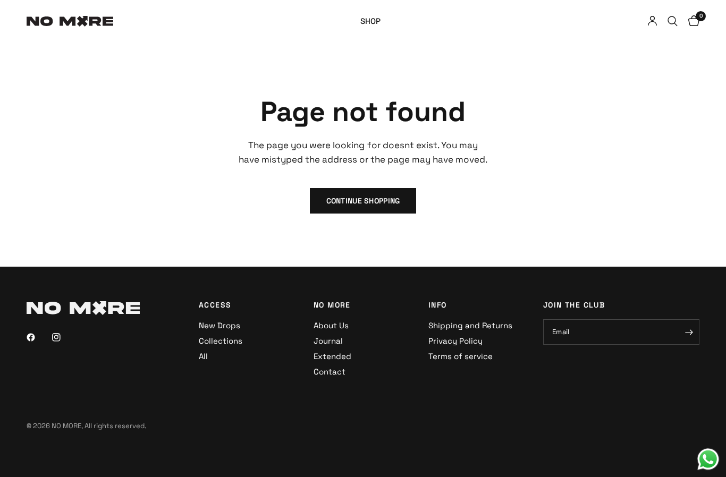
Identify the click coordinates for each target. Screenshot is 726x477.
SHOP (370, 21)
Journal (328, 341)
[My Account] (652, 21)
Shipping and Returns (470, 325)
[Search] (672, 21)
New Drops (219, 325)
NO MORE (332, 305)
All (203, 356)
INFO (437, 305)
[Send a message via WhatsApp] (708, 459)
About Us (331, 325)
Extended (332, 356)
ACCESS (215, 305)
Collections (220, 341)
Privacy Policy (455, 341)
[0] (691, 21)
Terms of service (460, 356)
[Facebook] (38, 337)
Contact (329, 372)
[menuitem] (370, 21)
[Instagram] (63, 337)
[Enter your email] (688, 332)
